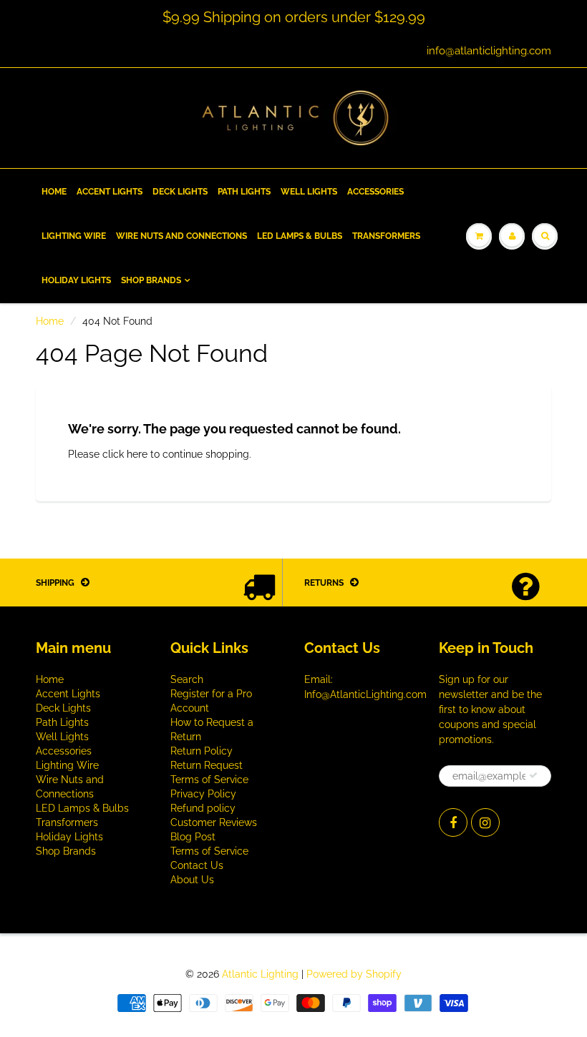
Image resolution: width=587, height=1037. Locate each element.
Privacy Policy (203, 794)
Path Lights (244, 192)
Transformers (386, 236)
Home (54, 192)
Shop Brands (151, 280)
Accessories (375, 192)
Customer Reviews (213, 822)
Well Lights (309, 192)
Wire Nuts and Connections (181, 236)
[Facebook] (453, 822)
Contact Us (196, 865)
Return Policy (201, 751)
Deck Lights (180, 192)
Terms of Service (209, 779)
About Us (192, 879)
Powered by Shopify (354, 974)
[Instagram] (485, 822)
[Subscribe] (533, 775)
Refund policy (203, 808)
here (137, 454)
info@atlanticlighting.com (489, 50)
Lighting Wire (74, 236)
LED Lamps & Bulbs (299, 236)
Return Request (206, 765)
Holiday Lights (76, 280)
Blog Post (192, 836)
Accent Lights (109, 192)
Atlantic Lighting (260, 974)
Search (186, 679)
